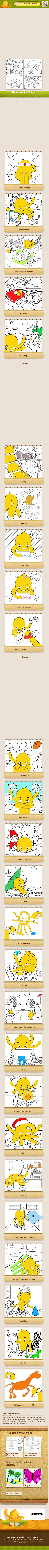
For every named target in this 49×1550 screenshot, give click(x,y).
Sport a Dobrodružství (23, 1111)
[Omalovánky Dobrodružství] (23, 225)
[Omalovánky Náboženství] (23, 813)
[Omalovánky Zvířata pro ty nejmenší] (23, 1401)
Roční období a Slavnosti (24, 1027)
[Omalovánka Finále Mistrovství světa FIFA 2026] (32, 1451)
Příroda (24, 901)
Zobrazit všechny (13, 1493)
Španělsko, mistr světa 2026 (12, 1454)
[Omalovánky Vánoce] (23, 1149)
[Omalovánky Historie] (23, 519)
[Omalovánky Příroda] (23, 897)
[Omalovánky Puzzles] (23, 981)
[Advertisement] (24, 33)
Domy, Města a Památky (24, 272)
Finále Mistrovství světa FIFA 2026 (30, 1454)
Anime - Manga (23, 188)
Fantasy (23, 356)
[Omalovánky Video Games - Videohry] (23, 1233)
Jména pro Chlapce (23, 565)
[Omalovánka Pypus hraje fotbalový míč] (33, 73)
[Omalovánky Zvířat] (23, 1359)
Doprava (23, 314)
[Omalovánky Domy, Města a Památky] (23, 267)
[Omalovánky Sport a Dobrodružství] (23, 1107)
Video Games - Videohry (23, 1237)
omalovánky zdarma (24, 1537)
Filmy (23, 481)
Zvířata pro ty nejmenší (24, 1405)
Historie (23, 523)
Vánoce (24, 1153)
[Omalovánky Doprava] (23, 309)
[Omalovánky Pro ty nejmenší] (23, 939)
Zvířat (23, 1363)
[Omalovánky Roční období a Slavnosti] (23, 1023)
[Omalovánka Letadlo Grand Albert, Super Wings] (33, 88)
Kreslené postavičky (24, 649)
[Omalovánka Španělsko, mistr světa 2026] (14, 1451)
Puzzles (23, 985)
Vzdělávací (23, 1321)
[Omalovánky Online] (5, 4)
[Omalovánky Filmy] (23, 477)
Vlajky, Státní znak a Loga (24, 1279)
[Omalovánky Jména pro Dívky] (23, 603)
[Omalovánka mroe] (14, 1483)
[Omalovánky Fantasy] (23, 351)
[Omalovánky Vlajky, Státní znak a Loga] (23, 1275)
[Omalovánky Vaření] (23, 1191)
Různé (24, 1069)
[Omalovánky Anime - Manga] (23, 183)
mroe (8, 1486)
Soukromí (35, 1537)
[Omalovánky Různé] (23, 1065)
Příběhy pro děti (24, 859)
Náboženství (23, 817)
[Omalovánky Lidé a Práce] (23, 771)
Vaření (23, 1195)
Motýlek (27, 1486)
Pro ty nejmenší (23, 943)
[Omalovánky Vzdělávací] (23, 1317)
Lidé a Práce (23, 775)
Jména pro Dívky (24, 607)
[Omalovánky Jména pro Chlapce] (23, 561)
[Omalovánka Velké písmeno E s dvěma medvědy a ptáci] (14, 73)
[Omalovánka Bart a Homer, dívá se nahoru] (14, 88)
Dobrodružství (24, 230)
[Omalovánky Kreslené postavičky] (23, 645)
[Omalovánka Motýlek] (32, 1483)
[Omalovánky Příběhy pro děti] (23, 855)
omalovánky (10, 1537)
